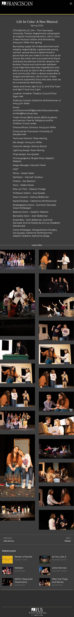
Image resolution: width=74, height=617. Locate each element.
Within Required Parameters (23, 580)
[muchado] (56, 472)
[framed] (56, 378)
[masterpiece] (56, 449)
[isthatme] (56, 425)
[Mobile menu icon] (71, 3)
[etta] (17, 350)
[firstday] (56, 354)
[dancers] (56, 307)
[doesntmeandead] (56, 330)
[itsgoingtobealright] (17, 465)
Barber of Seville (23, 556)
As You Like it (59, 556)
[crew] (56, 283)
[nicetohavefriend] (56, 496)
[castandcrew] (17, 259)
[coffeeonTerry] (56, 259)
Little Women (59, 568)
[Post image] (7, 559)
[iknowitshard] (56, 401)
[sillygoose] (56, 520)
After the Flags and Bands (60, 580)
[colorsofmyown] (17, 304)
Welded (19, 568)
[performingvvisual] (17, 511)
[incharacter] (17, 420)
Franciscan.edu (41, 613)
